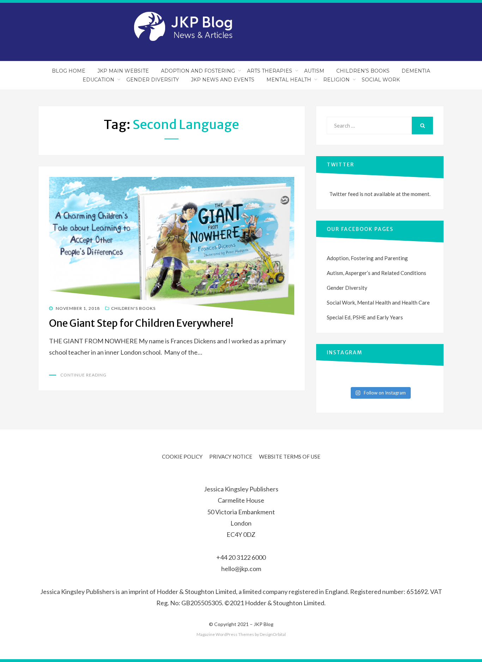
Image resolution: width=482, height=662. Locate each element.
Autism (314, 71)
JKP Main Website (123, 71)
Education (98, 79)
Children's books (133, 308)
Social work (381, 79)
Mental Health (288, 79)
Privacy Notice (230, 456)
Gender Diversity (152, 79)
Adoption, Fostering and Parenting (367, 258)
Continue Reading (83, 375)
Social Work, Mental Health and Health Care (378, 302)
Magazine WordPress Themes (225, 634)
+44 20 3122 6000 (241, 557)
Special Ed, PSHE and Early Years (365, 317)
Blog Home (68, 71)
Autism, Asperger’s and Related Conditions (376, 273)
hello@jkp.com (241, 568)
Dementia (416, 71)
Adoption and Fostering (198, 71)
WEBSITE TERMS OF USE (289, 456)
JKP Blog (263, 624)
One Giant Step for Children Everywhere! (141, 323)
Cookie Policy (182, 456)
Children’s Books (363, 71)
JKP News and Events (222, 79)
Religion (336, 79)
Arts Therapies (269, 71)
